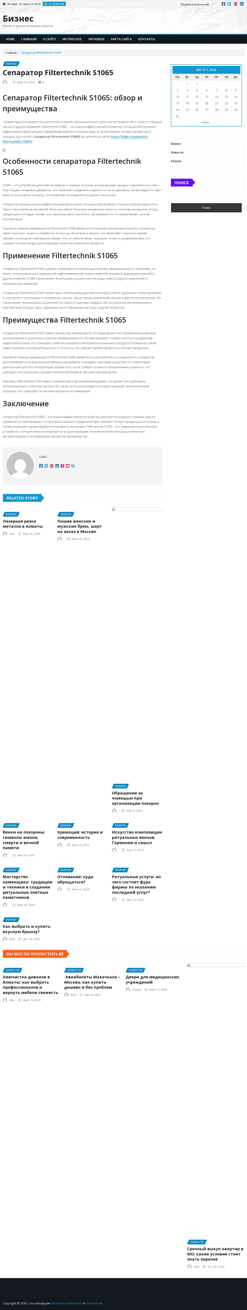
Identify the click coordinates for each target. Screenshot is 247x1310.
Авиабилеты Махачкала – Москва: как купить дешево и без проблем (92, 982)
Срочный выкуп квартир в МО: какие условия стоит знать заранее (215, 1254)
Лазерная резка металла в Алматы (23, 523)
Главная (11, 52)
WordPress (58, 1303)
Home (10, 39)
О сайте (49, 39)
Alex (12, 533)
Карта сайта (121, 39)
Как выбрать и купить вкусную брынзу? (26, 928)
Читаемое (96, 39)
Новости (177, 152)
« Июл (205, 122)
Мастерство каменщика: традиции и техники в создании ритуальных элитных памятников (27, 887)
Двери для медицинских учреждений (152, 979)
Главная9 (29, 39)
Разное (176, 161)
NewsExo (75, 1303)
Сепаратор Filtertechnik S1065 (41, 52)
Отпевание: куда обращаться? (75, 879)
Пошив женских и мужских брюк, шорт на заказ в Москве (79, 526)
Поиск (181, 182)
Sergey (136, 989)
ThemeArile (94, 1303)
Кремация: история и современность (80, 834)
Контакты (146, 39)
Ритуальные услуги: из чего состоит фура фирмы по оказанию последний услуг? (136, 884)
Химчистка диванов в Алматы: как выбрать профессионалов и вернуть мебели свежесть (30, 984)
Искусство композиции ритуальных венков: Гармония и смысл (137, 837)
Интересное (72, 39)
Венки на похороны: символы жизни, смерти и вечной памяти (24, 839)
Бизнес (18, 18)
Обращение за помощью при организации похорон (135, 798)
